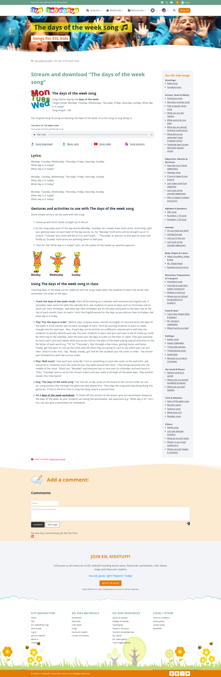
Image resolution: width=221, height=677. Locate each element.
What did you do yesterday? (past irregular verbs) (175, 137)
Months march (174, 405)
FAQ (33, 621)
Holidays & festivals (120, 621)
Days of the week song (178, 401)
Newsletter (157, 628)
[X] (166, 2)
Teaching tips (117, 625)
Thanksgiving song (176, 350)
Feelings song (173, 172)
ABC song (171, 212)
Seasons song (174, 408)
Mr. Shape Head (174, 263)
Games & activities (120, 618)
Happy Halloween (175, 343)
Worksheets (77, 618)
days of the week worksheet (58, 395)
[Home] (32, 60)
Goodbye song (174, 87)
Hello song (172, 83)
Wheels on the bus (176, 292)
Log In (33, 632)
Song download (44, 144)
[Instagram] (177, 673)
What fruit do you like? (178, 328)
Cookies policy (159, 625)
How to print (36, 628)
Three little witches (176, 346)
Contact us (35, 642)
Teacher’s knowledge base (123, 632)
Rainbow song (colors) (178, 267)
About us (34, 639)
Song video (105, 144)
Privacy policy (158, 621)
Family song (173, 427)
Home (33, 618)
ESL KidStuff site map (40, 625)
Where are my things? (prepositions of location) (177, 299)
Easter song (173, 339)
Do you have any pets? (178, 230)
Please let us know (57, 459)
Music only (73, 144)
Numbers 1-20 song (176, 219)
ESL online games (119, 639)
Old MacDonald (174, 234)
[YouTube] (171, 2)
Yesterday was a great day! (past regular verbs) (177, 147)
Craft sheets (77, 625)
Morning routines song (178, 102)
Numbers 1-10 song (176, 215)
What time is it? (174, 412)
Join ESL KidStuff (38, 635)
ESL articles (117, 635)
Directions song (174, 98)
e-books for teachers (80, 635)
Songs (74, 628)
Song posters (137, 144)
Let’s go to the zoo (176, 238)
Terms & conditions (161, 618)
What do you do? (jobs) (178, 438)
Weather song (174, 416)
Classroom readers (79, 632)
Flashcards (76, 621)
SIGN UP (184, 10)
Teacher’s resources (120, 628)
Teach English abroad (121, 642)
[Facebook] (162, 2)
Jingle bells (172, 354)
